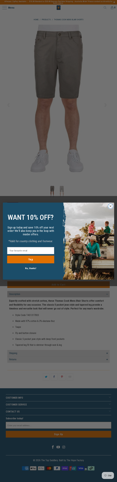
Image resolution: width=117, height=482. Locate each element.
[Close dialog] (110, 206)
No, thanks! (30, 268)
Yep (30, 259)
